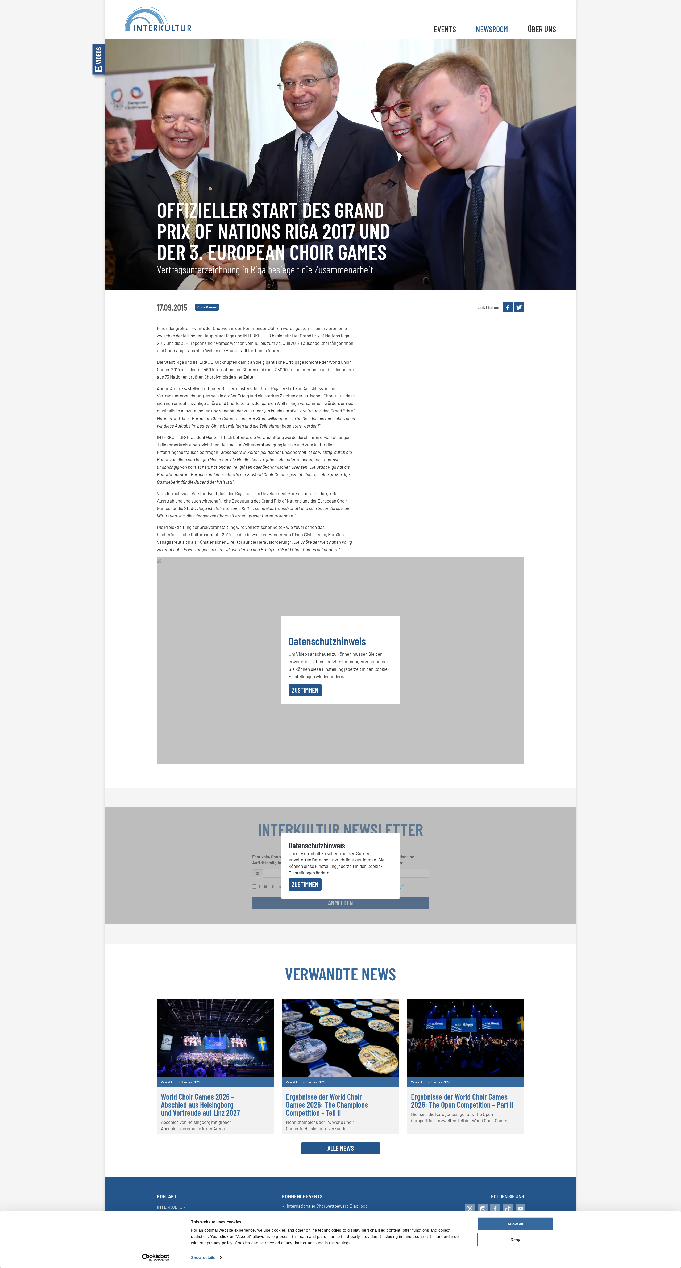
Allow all (515, 1224)
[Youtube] (520, 1209)
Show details (203, 1257)
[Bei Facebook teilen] (508, 307)
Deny (515, 1239)
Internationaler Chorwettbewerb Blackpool (328, 1206)
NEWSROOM (492, 29)
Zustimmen (305, 690)
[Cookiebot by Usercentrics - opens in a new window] (155, 1258)
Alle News (340, 1148)
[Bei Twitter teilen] (519, 307)
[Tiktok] (508, 1209)
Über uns (542, 29)
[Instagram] (483, 1209)
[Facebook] (495, 1209)
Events (445, 29)
